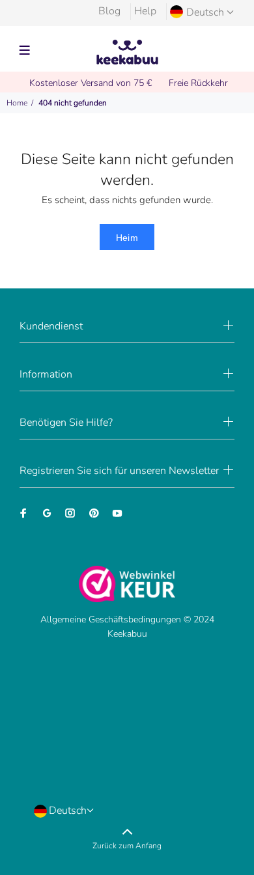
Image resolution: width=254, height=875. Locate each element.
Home (17, 103)
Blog (109, 11)
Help (145, 11)
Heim (127, 237)
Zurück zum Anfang (127, 845)
